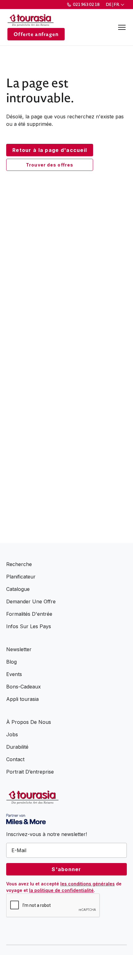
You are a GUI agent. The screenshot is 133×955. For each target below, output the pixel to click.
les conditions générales (87, 883)
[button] (116, 4)
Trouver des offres (49, 164)
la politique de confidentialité (61, 890)
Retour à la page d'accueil (49, 150)
